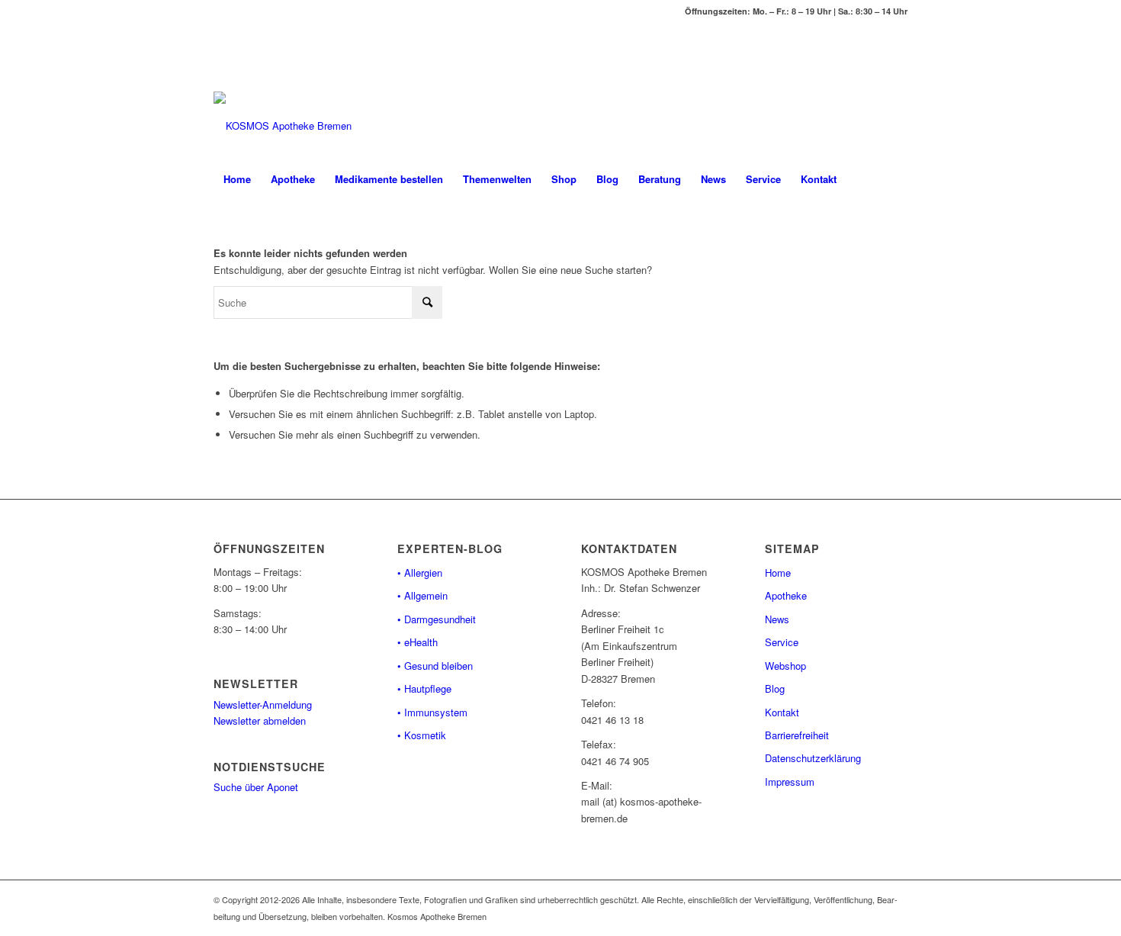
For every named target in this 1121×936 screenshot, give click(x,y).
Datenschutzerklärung (813, 758)
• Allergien (419, 572)
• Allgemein (422, 595)
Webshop (785, 665)
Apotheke (786, 595)
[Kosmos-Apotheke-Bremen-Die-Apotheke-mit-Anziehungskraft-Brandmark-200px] (283, 126)
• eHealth (417, 642)
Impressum (789, 781)
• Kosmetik (421, 735)
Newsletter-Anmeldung (263, 704)
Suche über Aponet (256, 787)
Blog (775, 688)
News (777, 619)
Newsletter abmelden (260, 720)
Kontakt (782, 712)
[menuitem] (237, 179)
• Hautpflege (424, 688)
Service (781, 642)
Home (778, 572)
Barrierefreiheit (797, 735)
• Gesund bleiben (435, 665)
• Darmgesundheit (436, 619)
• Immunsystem (432, 712)
